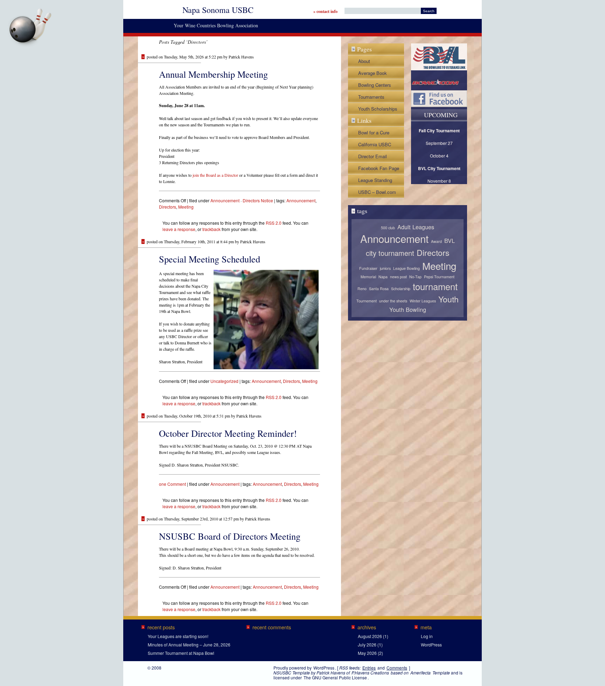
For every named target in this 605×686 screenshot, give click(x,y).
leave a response (178, 229)
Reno (362, 288)
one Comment (172, 484)
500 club (388, 227)
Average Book (372, 73)
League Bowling (406, 268)
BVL (449, 240)
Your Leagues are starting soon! (178, 636)
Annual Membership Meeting (213, 74)
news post (398, 276)
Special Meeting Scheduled (209, 259)
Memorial (368, 276)
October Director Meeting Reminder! (228, 433)
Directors (167, 207)
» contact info (325, 11)
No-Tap (415, 276)
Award (436, 241)
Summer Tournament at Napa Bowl (181, 653)
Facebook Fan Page (378, 168)
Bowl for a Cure (373, 132)
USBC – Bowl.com (377, 192)
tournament (435, 286)
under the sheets (393, 300)
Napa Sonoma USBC (217, 9)
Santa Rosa (379, 288)
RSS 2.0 (273, 223)
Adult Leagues (415, 227)
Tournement (366, 300)
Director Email (372, 156)
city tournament (390, 253)
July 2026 (367, 645)
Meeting (186, 207)
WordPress (431, 645)
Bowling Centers (374, 85)
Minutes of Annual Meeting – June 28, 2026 (189, 645)
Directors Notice (258, 200)
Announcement (224, 200)
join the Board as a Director (215, 175)
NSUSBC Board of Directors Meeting (229, 536)
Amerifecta (420, 673)
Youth (448, 299)
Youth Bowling (407, 309)
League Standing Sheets (375, 181)
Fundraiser (368, 268)
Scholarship (400, 288)
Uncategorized (224, 381)
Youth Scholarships (377, 108)
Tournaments (371, 96)
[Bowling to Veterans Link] (439, 68)
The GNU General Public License (335, 677)
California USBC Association (374, 145)
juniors (385, 268)
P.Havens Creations (370, 673)
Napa (383, 276)
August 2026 (370, 636)
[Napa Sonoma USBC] (55, 6)
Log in (427, 636)
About (364, 61)
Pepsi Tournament (439, 276)
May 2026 (367, 653)
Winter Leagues (423, 300)
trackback (211, 229)
